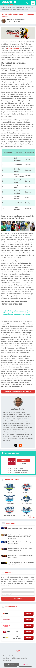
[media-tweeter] (15, 445)
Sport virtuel (27, 515)
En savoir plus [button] (7, 660)
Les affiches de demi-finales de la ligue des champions (20, 542)
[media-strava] (20, 445)
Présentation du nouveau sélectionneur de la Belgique (20, 556)
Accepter (11, 664)
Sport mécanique (9, 515)
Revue (23, 463)
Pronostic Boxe (26, 492)
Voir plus (31, 517)
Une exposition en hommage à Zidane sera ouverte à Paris (20, 549)
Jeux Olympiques (26, 504)
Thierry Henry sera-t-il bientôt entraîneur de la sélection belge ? (21, 563)
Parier (23, 460)
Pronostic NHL (9, 504)
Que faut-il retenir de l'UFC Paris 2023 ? (20, 528)
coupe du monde (13, 48)
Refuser (25, 664)
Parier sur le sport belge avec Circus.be (18, 391)
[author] (3, 21)
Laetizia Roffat (18, 409)
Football (9, 492)
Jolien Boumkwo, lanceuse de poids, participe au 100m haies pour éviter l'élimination (19, 536)
